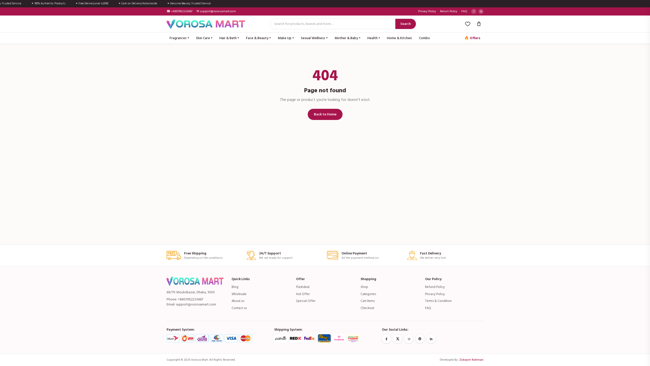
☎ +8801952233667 (179, 11)
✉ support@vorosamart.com (216, 11)
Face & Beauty (258, 38)
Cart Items (368, 301)
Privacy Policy (427, 11)
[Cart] (478, 23)
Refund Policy (435, 287)
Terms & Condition (438, 301)
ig (481, 11)
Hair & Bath (229, 38)
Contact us (239, 308)
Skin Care (204, 38)
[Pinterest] (420, 338)
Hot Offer (303, 294)
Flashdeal (303, 287)
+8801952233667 (190, 299)
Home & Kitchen (399, 38)
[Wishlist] (467, 23)
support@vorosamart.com (196, 304)
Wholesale (239, 294)
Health (373, 38)
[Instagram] (408, 338)
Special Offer (305, 301)
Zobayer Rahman (471, 359)
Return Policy (448, 11)
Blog (235, 287)
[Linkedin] (431, 338)
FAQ (464, 11)
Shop (364, 287)
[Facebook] (386, 338)
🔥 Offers (472, 38)
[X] (397, 338)
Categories (368, 294)
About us (238, 301)
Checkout (367, 308)
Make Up (286, 38)
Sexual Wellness (314, 38)
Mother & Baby (347, 38)
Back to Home (325, 114)
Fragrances (179, 38)
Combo (424, 38)
